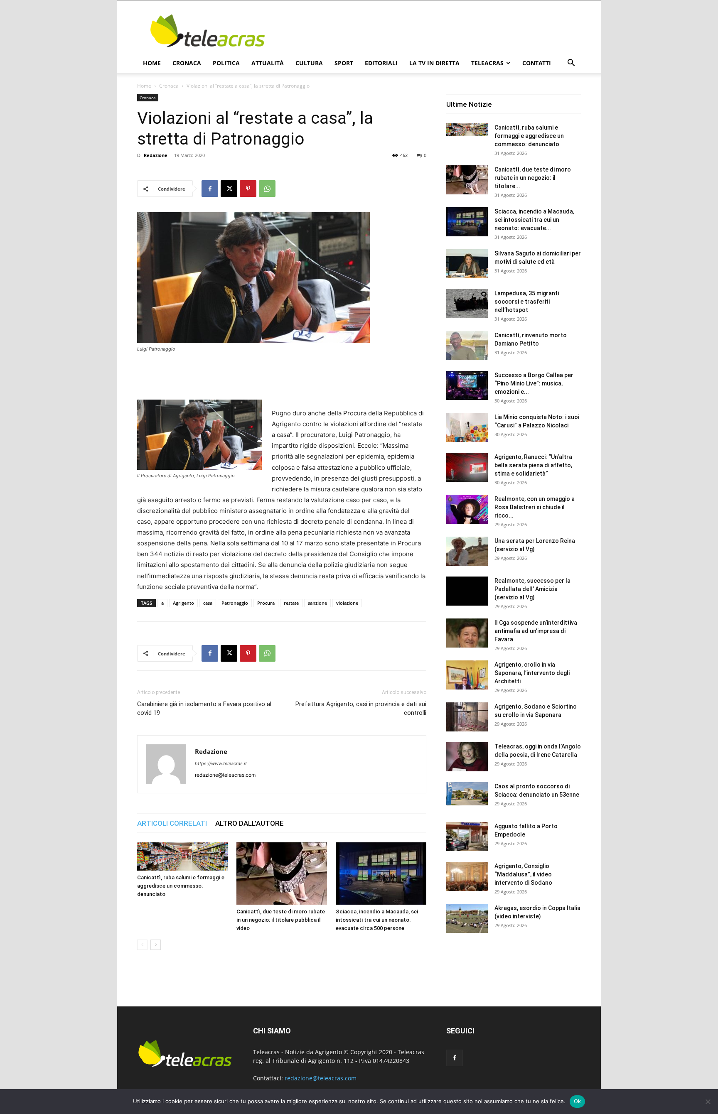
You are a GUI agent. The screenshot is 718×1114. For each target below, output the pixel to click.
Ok (577, 1101)
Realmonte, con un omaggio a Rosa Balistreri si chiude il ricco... (534, 507)
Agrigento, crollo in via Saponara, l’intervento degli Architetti (532, 673)
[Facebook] (210, 188)
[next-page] (155, 945)
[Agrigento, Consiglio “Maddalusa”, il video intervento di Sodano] (467, 876)
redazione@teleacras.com (321, 1078)
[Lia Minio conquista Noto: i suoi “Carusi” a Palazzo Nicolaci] (467, 427)
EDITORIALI (381, 63)
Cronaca (186, 63)
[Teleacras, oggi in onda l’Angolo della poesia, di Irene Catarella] (467, 756)
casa (207, 603)
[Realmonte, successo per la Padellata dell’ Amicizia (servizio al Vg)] (467, 591)
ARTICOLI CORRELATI (172, 823)
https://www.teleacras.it (221, 763)
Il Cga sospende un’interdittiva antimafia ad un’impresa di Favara (535, 631)
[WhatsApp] (267, 188)
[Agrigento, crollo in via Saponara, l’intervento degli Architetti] (467, 675)
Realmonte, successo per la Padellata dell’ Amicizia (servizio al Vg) (532, 589)
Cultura (309, 63)
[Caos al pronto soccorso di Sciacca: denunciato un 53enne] (467, 793)
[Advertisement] (429, 30)
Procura (266, 603)
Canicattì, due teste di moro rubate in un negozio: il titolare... (532, 177)
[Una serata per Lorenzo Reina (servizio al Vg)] (467, 551)
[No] (707, 1101)
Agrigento (183, 603)
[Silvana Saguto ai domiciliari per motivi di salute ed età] (467, 263)
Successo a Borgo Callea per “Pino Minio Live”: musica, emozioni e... (533, 383)
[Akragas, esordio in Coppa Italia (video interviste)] (467, 918)
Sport (343, 63)
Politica (226, 63)
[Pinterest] (248, 188)
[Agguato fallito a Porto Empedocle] (467, 836)
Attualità (267, 63)
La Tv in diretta (434, 63)
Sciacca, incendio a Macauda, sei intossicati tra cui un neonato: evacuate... (534, 219)
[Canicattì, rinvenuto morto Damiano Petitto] (467, 345)
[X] (229, 188)
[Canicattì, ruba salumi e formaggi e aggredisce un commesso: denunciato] (182, 856)
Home (152, 63)
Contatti (536, 63)
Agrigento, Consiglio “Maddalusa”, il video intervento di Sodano (523, 874)
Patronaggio (234, 603)
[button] (571, 64)
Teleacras (487, 63)
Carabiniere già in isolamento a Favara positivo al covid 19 (204, 708)
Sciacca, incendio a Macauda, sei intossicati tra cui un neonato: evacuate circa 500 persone (377, 919)
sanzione (317, 603)
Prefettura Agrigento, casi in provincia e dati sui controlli (360, 708)
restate (291, 603)
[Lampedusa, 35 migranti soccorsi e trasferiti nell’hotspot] (467, 303)
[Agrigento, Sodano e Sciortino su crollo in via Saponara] (467, 716)
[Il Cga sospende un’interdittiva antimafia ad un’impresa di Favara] (467, 633)
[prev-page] (142, 945)
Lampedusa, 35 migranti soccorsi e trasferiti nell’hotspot (526, 301)
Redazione (155, 155)
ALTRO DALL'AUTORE (249, 823)
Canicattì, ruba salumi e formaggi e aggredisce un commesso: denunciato (180, 885)
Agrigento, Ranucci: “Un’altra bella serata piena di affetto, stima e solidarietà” (533, 465)
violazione (347, 603)
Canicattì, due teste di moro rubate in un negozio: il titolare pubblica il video (280, 919)
